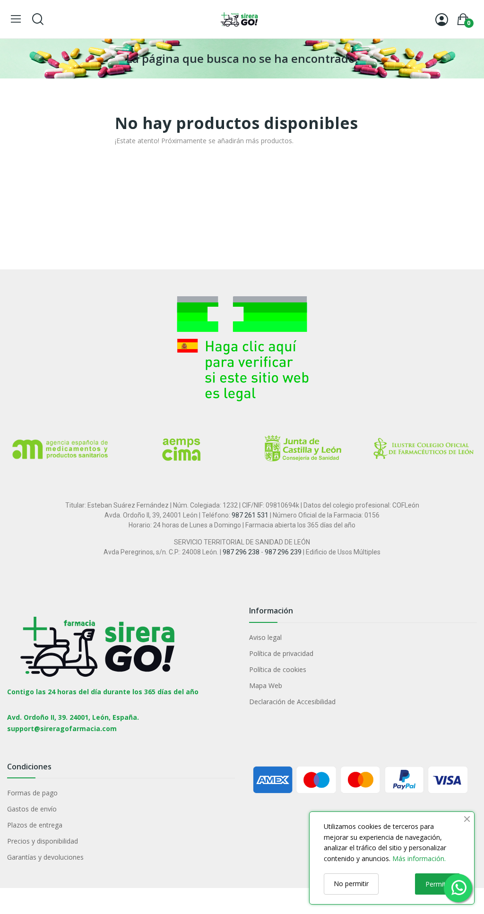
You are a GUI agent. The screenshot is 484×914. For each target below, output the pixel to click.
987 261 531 (250, 515)
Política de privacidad (281, 653)
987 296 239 (283, 552)
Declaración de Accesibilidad (292, 701)
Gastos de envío (32, 808)
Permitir (437, 884)
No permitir (351, 883)
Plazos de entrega (34, 824)
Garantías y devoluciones (45, 857)
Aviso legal (265, 637)
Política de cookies (277, 669)
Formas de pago (32, 792)
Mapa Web (265, 685)
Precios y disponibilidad (42, 840)
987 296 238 (241, 552)
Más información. (419, 858)
